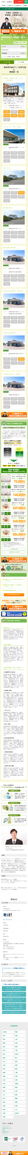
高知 (4, 1102)
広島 (16, 1091)
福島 (4, 1043)
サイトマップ (4, 1133)
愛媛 (16, 1098)
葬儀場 (25, 5)
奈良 (4, 1083)
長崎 (16, 1105)
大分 (16, 1109)
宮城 (16, 1035)
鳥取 (4, 1087)
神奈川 (17, 1054)
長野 (16, 1065)
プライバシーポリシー (6, 1126)
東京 (4, 1054)
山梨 (4, 1065)
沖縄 (4, 1117)
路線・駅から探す (21, 42)
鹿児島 (17, 1113)
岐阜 (4, 1068)
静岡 (16, 1068)
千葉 (16, 1050)
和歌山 (17, 1083)
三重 (16, 1072)
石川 (4, 1061)
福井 (16, 1061)
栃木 (4, 1046)
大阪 (4, 1080)
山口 (4, 1094)
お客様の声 (18, 5)
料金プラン (11, 5)
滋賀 (4, 1076)
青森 (16, 1032)
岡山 (4, 1091)
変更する (23, 46)
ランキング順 (7, 62)
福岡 (16, 1102)
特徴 (4, 5)
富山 (16, 1057)
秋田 (4, 1039)
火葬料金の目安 (14, 549)
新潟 (4, 1057)
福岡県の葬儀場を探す (15, 594)
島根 (16, 1087)
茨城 (16, 1043)
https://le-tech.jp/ (7, 919)
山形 (16, 1039)
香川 (4, 1098)
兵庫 (16, 1080)
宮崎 (4, 1113)
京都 (16, 1076)
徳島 (16, 1094)
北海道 (4, 1032)
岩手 (4, 1035)
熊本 (4, 1109)
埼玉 (4, 1050)
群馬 (16, 1046)
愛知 (4, 1072)
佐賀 (4, 1105)
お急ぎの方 (20, 1)
